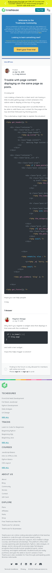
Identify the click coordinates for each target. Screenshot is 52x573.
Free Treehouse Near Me (11, 521)
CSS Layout (6, 463)
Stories (4, 490)
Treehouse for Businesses (11, 529)
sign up (25, 372)
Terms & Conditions (11, 569)
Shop (4, 518)
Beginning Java (8, 438)
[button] (5, 3)
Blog (3, 483)
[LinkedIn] (26, 564)
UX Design (6, 413)
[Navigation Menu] (48, 10)
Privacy (23, 569)
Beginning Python (8, 431)
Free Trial (40, 10)
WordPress (8, 62)
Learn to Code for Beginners (13, 427)
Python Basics (7, 459)
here (40, 33)
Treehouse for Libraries (10, 525)
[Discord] (40, 564)
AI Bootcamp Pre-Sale (16, 2)
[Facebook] (21, 564)
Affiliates (5, 511)
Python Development (10, 405)
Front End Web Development (13, 398)
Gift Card (5, 497)
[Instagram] (31, 564)
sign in (17, 372)
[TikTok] (35, 564)
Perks (4, 514)
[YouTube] (16, 564)
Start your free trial (26, 49)
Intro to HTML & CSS (9, 456)
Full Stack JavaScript (9, 402)
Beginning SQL (7, 434)
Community (6, 486)
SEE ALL (5, 417)
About (4, 479)
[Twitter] (11, 564)
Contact (5, 494)
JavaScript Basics (8, 452)
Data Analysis (7, 409)
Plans (4, 507)
